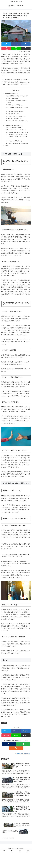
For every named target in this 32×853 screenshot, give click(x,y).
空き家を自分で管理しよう (11, 93)
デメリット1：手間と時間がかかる (16, 116)
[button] (28, 416)
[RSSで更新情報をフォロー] (16, 748)
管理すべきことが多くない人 (15, 105)
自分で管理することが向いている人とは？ (17, 96)
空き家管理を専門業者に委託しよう (14, 125)
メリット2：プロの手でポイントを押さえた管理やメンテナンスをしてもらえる (18, 136)
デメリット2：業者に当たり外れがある (18, 143)
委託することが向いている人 (13, 127)
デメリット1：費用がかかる (15, 141)
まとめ (6, 145)
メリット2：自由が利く (14, 114)
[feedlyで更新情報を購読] (23, 744)
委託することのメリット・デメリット (16, 130)
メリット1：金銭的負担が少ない (16, 111)
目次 (13, 90)
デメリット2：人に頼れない (15, 118)
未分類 (4, 722)
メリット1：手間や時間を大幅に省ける (18, 132)
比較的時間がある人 (13, 98)
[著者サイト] (9, 744)
